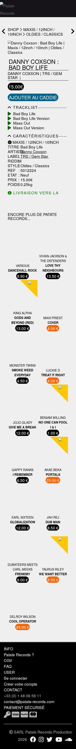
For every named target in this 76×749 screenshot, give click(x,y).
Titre (12, 146)
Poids (12, 184)
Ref (12, 170)
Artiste (12, 151)
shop (13, 29)
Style (12, 165)
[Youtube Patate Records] (59, 739)
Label (12, 156)
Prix (12, 179)
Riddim (12, 160)
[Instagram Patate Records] (41, 739)
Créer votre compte (20, 684)
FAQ (8, 666)
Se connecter (15, 678)
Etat (12, 175)
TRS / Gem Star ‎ (34, 156)
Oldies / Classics (44, 34)
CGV (8, 660)
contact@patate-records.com (29, 701)
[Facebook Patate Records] (33, 739)
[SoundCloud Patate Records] (68, 739)
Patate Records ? (19, 654)
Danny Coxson (23, 73)
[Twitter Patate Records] (49, 739)
